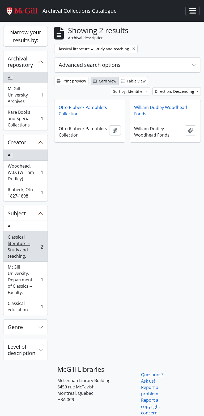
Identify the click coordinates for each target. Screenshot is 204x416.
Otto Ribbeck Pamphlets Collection (83, 110)
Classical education (25, 306)
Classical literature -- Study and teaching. (25, 246)
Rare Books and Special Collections (25, 118)
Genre (15, 327)
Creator (17, 142)
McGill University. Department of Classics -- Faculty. (25, 279)
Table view (136, 81)
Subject (17, 213)
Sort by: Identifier (129, 91)
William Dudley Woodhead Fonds (160, 110)
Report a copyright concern (150, 406)
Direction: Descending (175, 91)
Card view (107, 81)
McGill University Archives (25, 95)
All (10, 78)
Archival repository (20, 61)
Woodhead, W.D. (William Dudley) (25, 172)
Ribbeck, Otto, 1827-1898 (25, 193)
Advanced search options (90, 64)
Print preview (73, 81)
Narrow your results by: (25, 36)
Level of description (21, 350)
